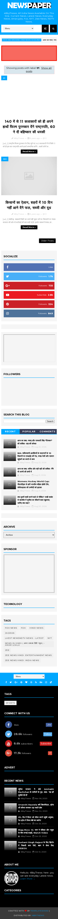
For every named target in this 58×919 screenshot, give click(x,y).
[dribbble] (31, 682)
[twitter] (11, 682)
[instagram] (46, 682)
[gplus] (16, 682)
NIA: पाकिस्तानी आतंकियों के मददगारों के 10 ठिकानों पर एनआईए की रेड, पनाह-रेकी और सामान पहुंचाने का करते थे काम (35, 456)
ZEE (7, 650)
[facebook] (6, 682)
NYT (50, 638)
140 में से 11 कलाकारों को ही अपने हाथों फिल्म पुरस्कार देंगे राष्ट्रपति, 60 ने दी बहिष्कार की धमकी (29, 126)
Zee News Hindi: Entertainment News (28, 655)
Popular (29, 431)
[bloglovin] (26, 682)
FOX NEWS (11, 628)
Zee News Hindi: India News (22, 660)
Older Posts (47, 240)
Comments (48, 431)
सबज (4, 159)
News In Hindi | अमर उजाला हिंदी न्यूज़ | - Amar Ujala (25, 644)
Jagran (10, 633)
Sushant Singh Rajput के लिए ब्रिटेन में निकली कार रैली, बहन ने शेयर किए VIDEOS (36, 845)
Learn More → (27, 878)
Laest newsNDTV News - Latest (24, 638)
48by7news (38, 915)
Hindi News (36, 628)
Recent (10, 431)
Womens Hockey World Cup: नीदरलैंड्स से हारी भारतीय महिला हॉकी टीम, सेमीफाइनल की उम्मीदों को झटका (33, 484)
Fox (23, 628)
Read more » (29, 151)
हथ (4, 78)
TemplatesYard (39, 911)
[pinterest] (21, 682)
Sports (10, 703)
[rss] (36, 682)
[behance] (41, 682)
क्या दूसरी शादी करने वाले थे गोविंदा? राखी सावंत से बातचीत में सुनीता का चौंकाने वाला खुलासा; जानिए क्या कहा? (35, 500)
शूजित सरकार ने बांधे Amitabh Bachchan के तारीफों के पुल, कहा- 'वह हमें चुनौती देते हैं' (36, 792)
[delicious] (51, 682)
